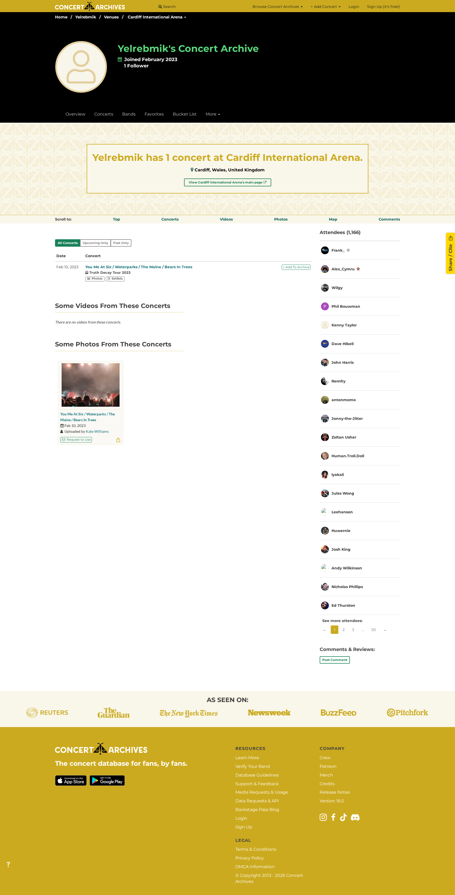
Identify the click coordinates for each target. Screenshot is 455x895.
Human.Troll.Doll (348, 456)
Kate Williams (97, 431)
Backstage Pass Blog (257, 809)
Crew (325, 757)
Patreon (328, 766)
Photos (281, 219)
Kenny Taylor (344, 325)
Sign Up (243, 826)
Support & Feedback (257, 783)
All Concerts (68, 243)
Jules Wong (343, 493)
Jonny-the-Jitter (347, 418)
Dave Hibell (343, 343)
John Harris (343, 362)
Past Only (121, 243)
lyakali (338, 474)
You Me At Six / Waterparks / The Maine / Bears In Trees (138, 267)
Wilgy (337, 287)
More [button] (211, 114)
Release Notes (335, 792)
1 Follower (136, 66)
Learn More (247, 757)
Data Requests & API (257, 800)
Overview (75, 114)
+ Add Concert (324, 6)
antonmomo (344, 399)
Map (333, 219)
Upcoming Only (95, 243)
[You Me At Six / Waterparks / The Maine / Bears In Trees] (91, 385)
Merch (326, 775)
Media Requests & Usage (261, 792)
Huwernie (341, 530)
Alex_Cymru (343, 269)
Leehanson (342, 512)
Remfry (338, 381)
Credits (327, 783)
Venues (111, 16)
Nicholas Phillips (347, 586)
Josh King (341, 549)
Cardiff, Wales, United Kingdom (230, 169)
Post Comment (334, 660)
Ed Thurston (343, 605)
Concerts (103, 114)
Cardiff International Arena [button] (156, 16)
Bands (129, 114)
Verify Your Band (252, 766)
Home (61, 16)
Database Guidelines (257, 775)
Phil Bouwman (346, 306)
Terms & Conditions (255, 849)
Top (116, 219)
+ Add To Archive (296, 267)
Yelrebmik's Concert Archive (188, 48)
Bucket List (185, 114)
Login (354, 6)
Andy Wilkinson (347, 568)
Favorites (154, 114)
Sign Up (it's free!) (383, 6)
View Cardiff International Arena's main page (226, 182)
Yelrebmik (85, 16)
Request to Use (78, 439)
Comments (389, 219)
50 (373, 629)
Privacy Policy (249, 858)
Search (169, 6)
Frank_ (338, 250)
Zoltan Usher (344, 437)
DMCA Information (255, 866)
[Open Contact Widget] (8, 865)
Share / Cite (450, 257)
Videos (226, 219)
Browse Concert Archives (276, 6)
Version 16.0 (332, 800)
